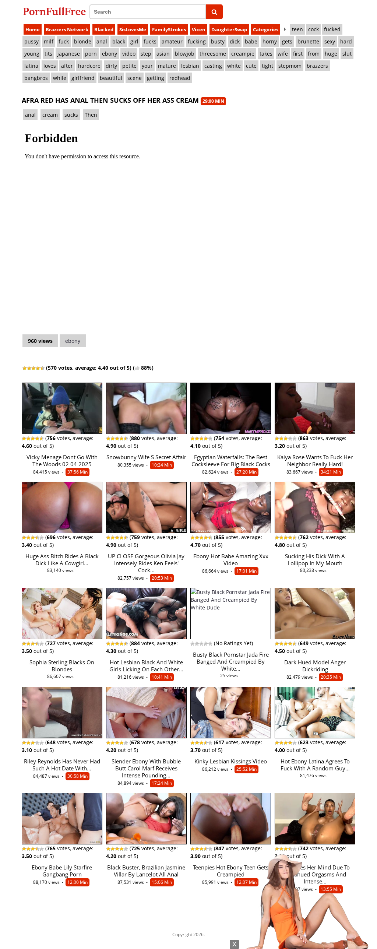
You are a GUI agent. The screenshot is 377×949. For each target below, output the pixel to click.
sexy (329, 41)
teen (297, 29)
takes (266, 53)
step (146, 53)
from (314, 53)
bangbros (36, 77)
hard (346, 41)
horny (270, 41)
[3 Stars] (33, 368)
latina (31, 65)
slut (347, 53)
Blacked (103, 29)
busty (218, 41)
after (67, 65)
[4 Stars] (38, 368)
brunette (308, 41)
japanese (68, 53)
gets (287, 41)
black (118, 41)
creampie (242, 53)
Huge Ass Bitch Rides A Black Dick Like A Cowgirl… (62, 559)
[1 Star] (24, 368)
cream (50, 114)
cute (251, 65)
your (147, 65)
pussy (31, 41)
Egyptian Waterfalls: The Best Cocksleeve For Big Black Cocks (230, 460)
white (234, 65)
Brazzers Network (67, 29)
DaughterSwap (229, 29)
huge (331, 53)
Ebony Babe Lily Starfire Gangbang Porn (62, 871)
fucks (150, 41)
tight (267, 65)
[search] (214, 11)
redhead (179, 77)
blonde (82, 41)
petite (129, 65)
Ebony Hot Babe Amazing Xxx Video (230, 559)
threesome (213, 53)
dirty (111, 65)
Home (32, 29)
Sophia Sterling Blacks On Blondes (61, 665)
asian (163, 53)
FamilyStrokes (169, 29)
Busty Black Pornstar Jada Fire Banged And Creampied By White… (231, 661)
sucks (71, 114)
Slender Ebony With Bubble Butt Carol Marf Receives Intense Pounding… (146, 768)
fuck (64, 41)
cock (313, 29)
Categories (265, 29)
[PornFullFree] (54, 11)
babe (251, 41)
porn (91, 53)
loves (49, 65)
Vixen (198, 29)
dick (235, 41)
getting (155, 77)
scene (134, 77)
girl (134, 41)
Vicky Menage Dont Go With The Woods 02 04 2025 (62, 460)
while (59, 77)
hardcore (89, 65)
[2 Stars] (29, 368)
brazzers (317, 65)
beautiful (111, 77)
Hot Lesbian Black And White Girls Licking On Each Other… (146, 665)
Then (91, 114)
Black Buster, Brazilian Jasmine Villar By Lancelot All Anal (146, 871)
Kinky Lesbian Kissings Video (230, 761)
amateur (172, 41)
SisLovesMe (132, 29)
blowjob (184, 53)
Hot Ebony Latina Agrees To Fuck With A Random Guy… (315, 765)
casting (213, 65)
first (298, 53)
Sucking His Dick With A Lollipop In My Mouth (315, 559)
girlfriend (83, 77)
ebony (109, 53)
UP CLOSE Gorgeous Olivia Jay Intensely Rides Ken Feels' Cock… (146, 563)
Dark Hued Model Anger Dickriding (315, 665)
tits (48, 53)
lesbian (190, 65)
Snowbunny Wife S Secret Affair (146, 457)
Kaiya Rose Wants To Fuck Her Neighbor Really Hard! (315, 460)
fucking (197, 41)
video (128, 53)
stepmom (290, 65)
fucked (332, 29)
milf (48, 41)
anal (101, 41)
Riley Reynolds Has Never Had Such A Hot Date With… (62, 765)
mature (167, 65)
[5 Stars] (42, 368)
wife (283, 53)
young (31, 53)
